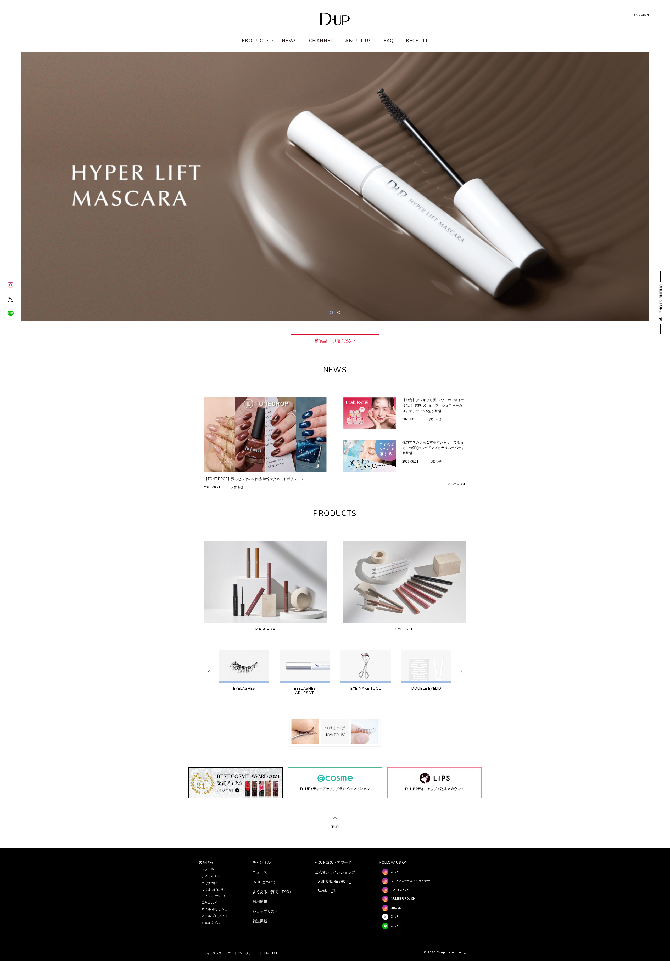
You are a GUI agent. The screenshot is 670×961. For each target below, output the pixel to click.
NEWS (289, 40)
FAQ (389, 40)
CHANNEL (321, 40)
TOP (335, 826)
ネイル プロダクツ (214, 916)
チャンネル (262, 862)
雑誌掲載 (260, 921)
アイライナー (211, 876)
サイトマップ (212, 953)
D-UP (394, 871)
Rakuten (323, 890)
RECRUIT (417, 40)
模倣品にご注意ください (335, 341)
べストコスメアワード (333, 862)
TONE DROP (400, 889)
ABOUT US (358, 40)
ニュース (260, 872)
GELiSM (396, 907)
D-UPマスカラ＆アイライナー (410, 881)
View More (457, 484)
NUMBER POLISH (403, 898)
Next (461, 672)
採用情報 (260, 901)
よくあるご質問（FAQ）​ (273, 892)
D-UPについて (264, 882)
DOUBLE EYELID (426, 688)
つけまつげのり (213, 889)
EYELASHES (244, 688)
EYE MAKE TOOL (365, 688)
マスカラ (208, 870)
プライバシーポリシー (242, 953)
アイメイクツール (214, 896)
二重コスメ (209, 903)
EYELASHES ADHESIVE (305, 690)
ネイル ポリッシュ (214, 909)
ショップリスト (265, 911)
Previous (208, 672)
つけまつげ (209, 883)
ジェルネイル (211, 922)
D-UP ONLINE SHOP (332, 881)
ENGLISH (641, 14)
